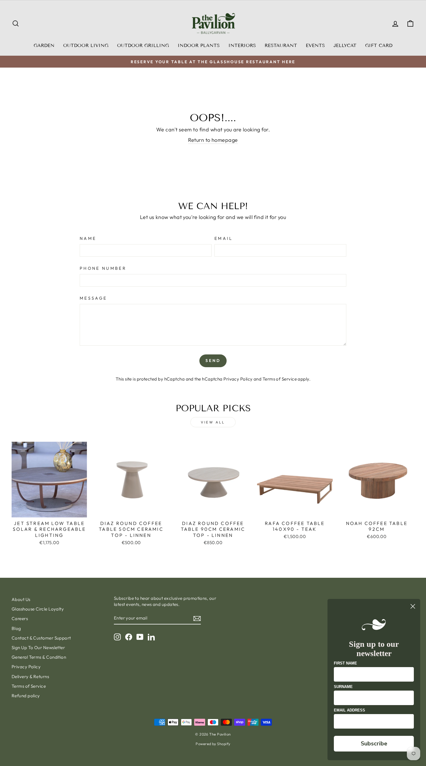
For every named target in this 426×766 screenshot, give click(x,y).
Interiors (242, 45)
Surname (343, 686)
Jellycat (345, 45)
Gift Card (378, 45)
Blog (16, 628)
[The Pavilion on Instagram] (117, 636)
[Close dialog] (413, 606)
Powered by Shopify (213, 743)
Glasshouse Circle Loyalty (38, 609)
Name (88, 238)
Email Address (349, 710)
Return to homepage (213, 140)
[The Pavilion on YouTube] (139, 636)
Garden (44, 45)
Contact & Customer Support (41, 638)
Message (93, 298)
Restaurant (281, 45)
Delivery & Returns (30, 676)
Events (315, 45)
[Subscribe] (197, 618)
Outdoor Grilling (143, 45)
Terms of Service (280, 379)
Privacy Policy (237, 379)
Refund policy (26, 695)
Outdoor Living (85, 45)
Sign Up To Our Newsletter (38, 647)
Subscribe (374, 743)
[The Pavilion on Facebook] (128, 636)
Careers (20, 618)
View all (213, 422)
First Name (345, 663)
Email (223, 238)
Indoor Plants (199, 45)
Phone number (103, 268)
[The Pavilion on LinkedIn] (151, 636)
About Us (21, 599)
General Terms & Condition (39, 657)
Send (213, 360)
